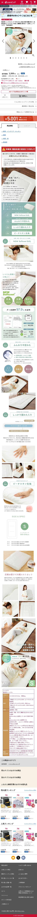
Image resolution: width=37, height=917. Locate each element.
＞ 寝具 (3, 135)
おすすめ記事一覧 (6, 887)
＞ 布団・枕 (5, 138)
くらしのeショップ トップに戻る (24, 102)
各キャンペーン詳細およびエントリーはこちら (15, 83)
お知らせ (21, 869)
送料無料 (4, 764)
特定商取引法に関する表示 (26, 897)
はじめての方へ (22, 878)
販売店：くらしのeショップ (26, 64)
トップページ (4, 6)
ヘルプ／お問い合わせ (24, 865)
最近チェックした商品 (7, 874)
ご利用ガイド (5, 904)
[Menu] (2, 2)
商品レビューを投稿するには (25, 112)
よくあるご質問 (22, 874)
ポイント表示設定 (6, 899)
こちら (22, 911)
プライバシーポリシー (24, 887)
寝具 (29, 6)
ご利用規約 (21, 882)
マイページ (4, 895)
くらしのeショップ (14, 764)
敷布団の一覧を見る (28, 106)
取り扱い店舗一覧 (6, 882)
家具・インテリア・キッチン (18, 6)
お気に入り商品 (5, 869)
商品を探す (4, 865)
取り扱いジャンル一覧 (7, 878)
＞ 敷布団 (4, 142)
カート (3, 891)
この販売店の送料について (27, 67)
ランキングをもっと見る (30, 790)
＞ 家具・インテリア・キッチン (11, 131)
